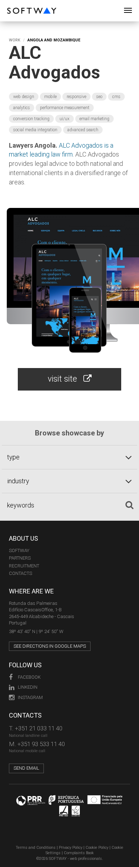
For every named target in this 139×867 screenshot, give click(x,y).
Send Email (26, 768)
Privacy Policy (70, 847)
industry (18, 481)
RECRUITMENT (24, 565)
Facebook (29, 677)
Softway (19, 550)
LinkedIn (27, 687)
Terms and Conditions (36, 847)
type (13, 457)
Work (14, 40)
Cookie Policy (97, 847)
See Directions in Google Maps (50, 646)
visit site (65, 379)
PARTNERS (20, 558)
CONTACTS (20, 573)
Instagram (30, 697)
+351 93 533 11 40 (41, 744)
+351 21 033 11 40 (38, 728)
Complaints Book (79, 853)
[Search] (129, 505)
